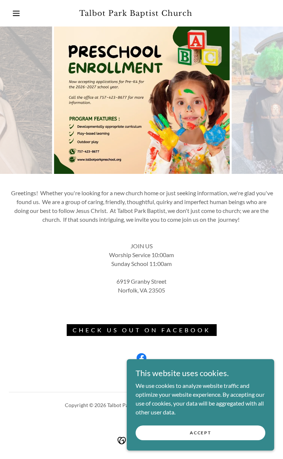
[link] (135, 13)
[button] (16, 13)
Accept (200, 432)
